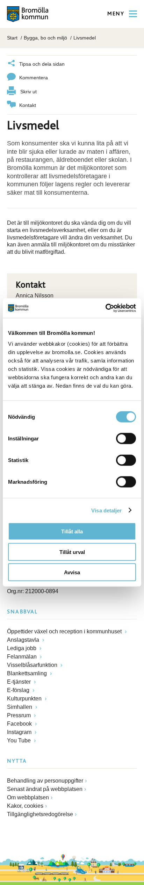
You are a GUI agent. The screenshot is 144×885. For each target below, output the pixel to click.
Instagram (20, 732)
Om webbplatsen (28, 797)
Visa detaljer (106, 510)
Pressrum (19, 715)
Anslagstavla (24, 640)
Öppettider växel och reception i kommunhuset (65, 631)
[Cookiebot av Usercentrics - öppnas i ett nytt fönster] (105, 308)
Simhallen (20, 707)
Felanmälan (22, 657)
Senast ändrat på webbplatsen (44, 789)
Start (12, 38)
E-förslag (19, 690)
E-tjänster (19, 682)
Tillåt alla (72, 531)
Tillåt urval (72, 552)
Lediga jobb (22, 648)
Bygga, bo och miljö (45, 38)
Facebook (20, 724)
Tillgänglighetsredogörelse (40, 814)
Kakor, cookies (25, 806)
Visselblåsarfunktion (33, 665)
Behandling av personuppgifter (45, 781)
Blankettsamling (27, 673)
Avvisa (72, 572)
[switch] (126, 438)
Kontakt (27, 105)
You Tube (19, 740)
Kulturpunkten (25, 698)
